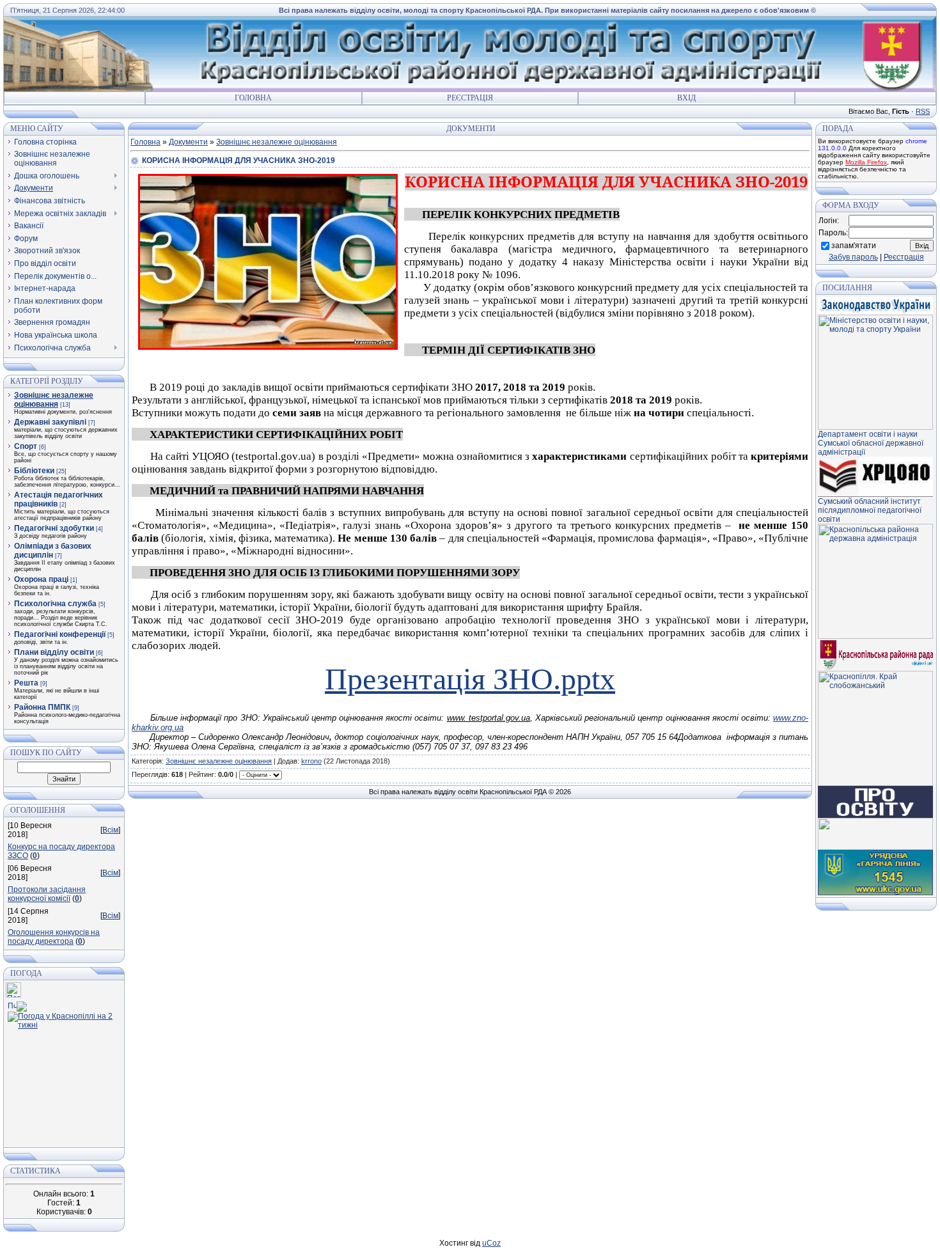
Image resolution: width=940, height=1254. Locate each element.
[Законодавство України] (875, 312)
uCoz (491, 1243)
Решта (26, 682)
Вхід (686, 97)
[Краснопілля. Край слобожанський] (875, 783)
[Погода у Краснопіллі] (13, 995)
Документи (188, 141)
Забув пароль (853, 257)
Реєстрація (470, 97)
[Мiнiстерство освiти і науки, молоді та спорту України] (875, 427)
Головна (253, 97)
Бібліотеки (34, 470)
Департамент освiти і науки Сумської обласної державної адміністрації (870, 443)
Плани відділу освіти (54, 652)
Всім (110, 830)
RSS (923, 111)
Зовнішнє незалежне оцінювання (53, 400)
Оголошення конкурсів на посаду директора (54, 937)
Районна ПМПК (42, 707)
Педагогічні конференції (60, 634)
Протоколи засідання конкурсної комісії (47, 894)
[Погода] (17, 1003)
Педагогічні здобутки (54, 528)
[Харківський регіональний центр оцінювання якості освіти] (875, 494)
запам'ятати (853, 244)
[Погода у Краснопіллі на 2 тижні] (63, 1018)
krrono (311, 761)
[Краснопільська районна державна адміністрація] (875, 636)
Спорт (25, 446)
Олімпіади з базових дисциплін (52, 551)
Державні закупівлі (50, 422)
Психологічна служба (55, 603)
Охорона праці (41, 579)
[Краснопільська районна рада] (875, 668)
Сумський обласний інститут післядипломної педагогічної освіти (869, 510)
